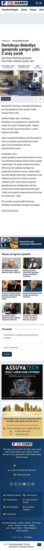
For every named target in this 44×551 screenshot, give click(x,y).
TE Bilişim (28, 537)
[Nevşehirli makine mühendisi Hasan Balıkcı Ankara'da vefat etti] (11, 308)
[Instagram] (20, 484)
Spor (25, 525)
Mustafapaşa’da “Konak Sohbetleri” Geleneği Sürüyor (21, 545)
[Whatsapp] (29, 484)
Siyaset (33, 9)
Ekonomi (18, 525)
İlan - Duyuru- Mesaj (14, 528)
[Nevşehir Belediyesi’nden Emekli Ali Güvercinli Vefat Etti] (32, 286)
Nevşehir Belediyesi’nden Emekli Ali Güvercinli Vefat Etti (32, 295)
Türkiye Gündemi (29, 528)
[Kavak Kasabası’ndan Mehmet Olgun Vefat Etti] (11, 263)
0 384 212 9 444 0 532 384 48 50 (23, 470)
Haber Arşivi (11, 514)
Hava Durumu (31, 495)
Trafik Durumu (11, 500)
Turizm (10, 525)
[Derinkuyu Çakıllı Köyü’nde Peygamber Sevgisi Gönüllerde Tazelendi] (32, 263)
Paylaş (7, 99)
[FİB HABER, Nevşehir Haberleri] (15, 3)
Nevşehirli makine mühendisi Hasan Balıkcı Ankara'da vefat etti (11, 318)
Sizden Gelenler (22, 531)
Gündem (32, 525)
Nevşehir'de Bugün (10, 9)
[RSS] (33, 484)
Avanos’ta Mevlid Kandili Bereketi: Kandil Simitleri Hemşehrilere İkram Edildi (11, 296)
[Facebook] (11, 484)
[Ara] (37, 3)
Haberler (6, 41)
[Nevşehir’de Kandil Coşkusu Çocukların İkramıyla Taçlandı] (32, 308)
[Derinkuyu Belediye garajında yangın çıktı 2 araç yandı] (22, 83)
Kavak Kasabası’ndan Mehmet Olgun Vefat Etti (11, 271)
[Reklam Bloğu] (22, 382)
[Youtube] (24, 484)
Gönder (7, 354)
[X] (15, 484)
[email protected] (23, 466)
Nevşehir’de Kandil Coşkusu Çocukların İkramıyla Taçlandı (30, 318)
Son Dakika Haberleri (28, 508)
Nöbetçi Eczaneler (13, 495)
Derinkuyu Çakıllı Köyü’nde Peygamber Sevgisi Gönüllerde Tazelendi (31, 273)
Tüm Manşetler (12, 507)
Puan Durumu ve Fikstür (30, 501)
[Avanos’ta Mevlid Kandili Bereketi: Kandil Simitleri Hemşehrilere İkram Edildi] (11, 286)
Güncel (24, 9)
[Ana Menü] (40, 3)
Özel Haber (36, 523)
